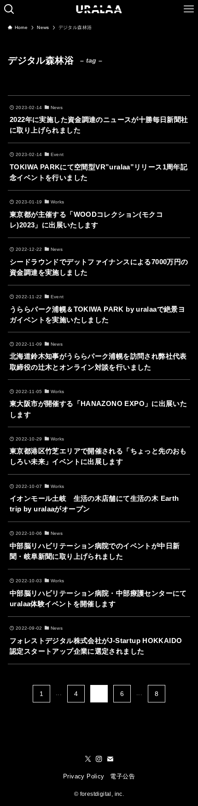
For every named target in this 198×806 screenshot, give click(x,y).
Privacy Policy (83, 776)
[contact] (110, 759)
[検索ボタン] (9, 9)
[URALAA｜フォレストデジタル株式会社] (99, 9)
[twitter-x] (88, 759)
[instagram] (99, 759)
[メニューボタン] (189, 9)
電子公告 (122, 776)
